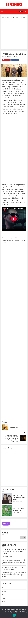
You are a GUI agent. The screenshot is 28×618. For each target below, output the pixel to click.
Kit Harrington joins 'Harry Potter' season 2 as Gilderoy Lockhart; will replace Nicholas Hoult (14, 551)
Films (3, 588)
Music (3, 595)
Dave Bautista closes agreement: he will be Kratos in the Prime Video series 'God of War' (13, 562)
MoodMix (5, 523)
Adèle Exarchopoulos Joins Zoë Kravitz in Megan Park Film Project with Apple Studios (14, 575)
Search (5, 532)
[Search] (25, 11)
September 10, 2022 (7, 56)
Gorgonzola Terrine (7, 557)
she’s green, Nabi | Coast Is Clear (19, 509)
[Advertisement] (14, 33)
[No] (26, 612)
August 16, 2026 (18, 512)
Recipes (4, 598)
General (4, 591)
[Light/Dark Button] (21, 11)
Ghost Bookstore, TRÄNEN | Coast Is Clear (19, 497)
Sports (3, 601)
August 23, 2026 (18, 501)
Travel (3, 605)
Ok (14, 615)
